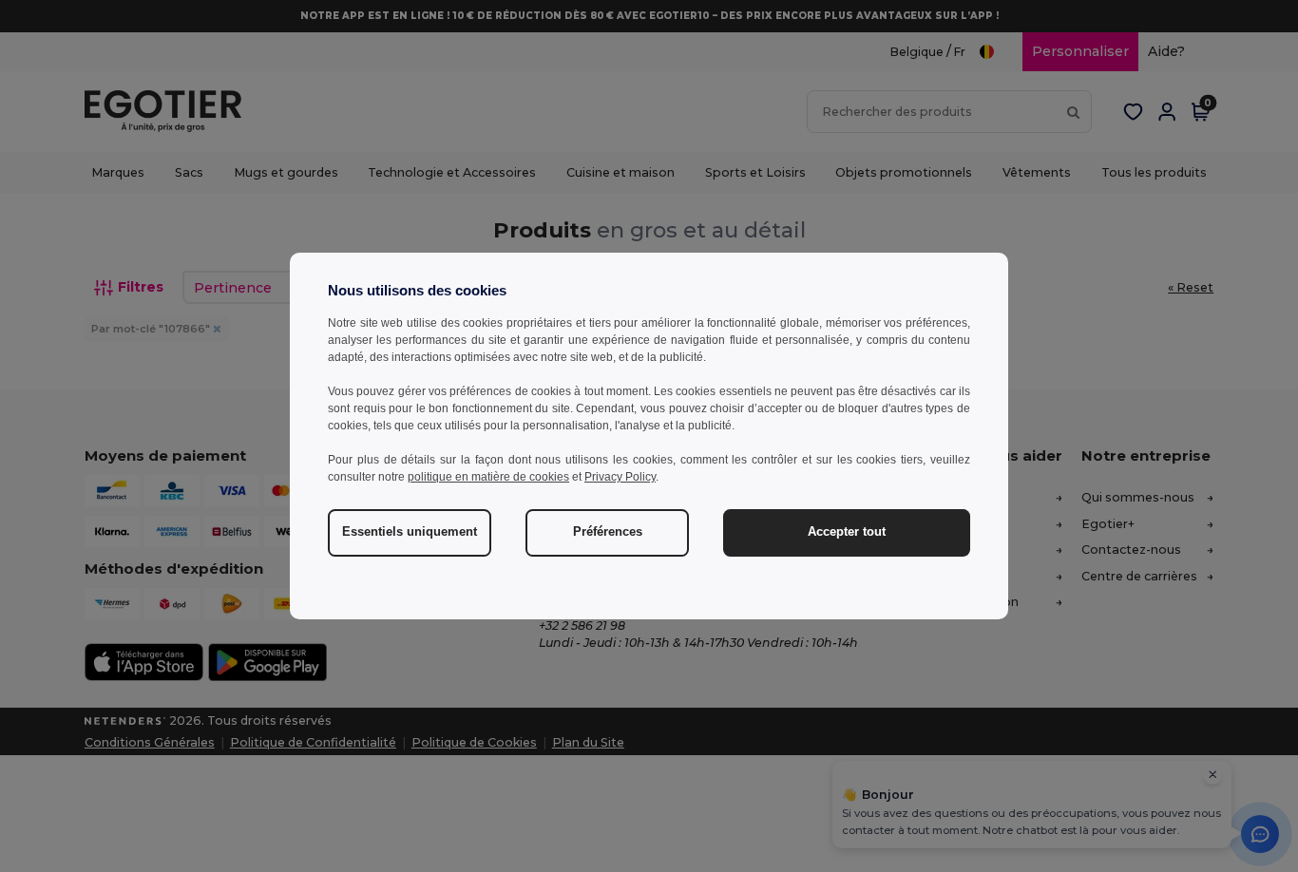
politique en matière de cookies (488, 476)
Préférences (607, 532)
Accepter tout (847, 532)
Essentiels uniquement (409, 532)
